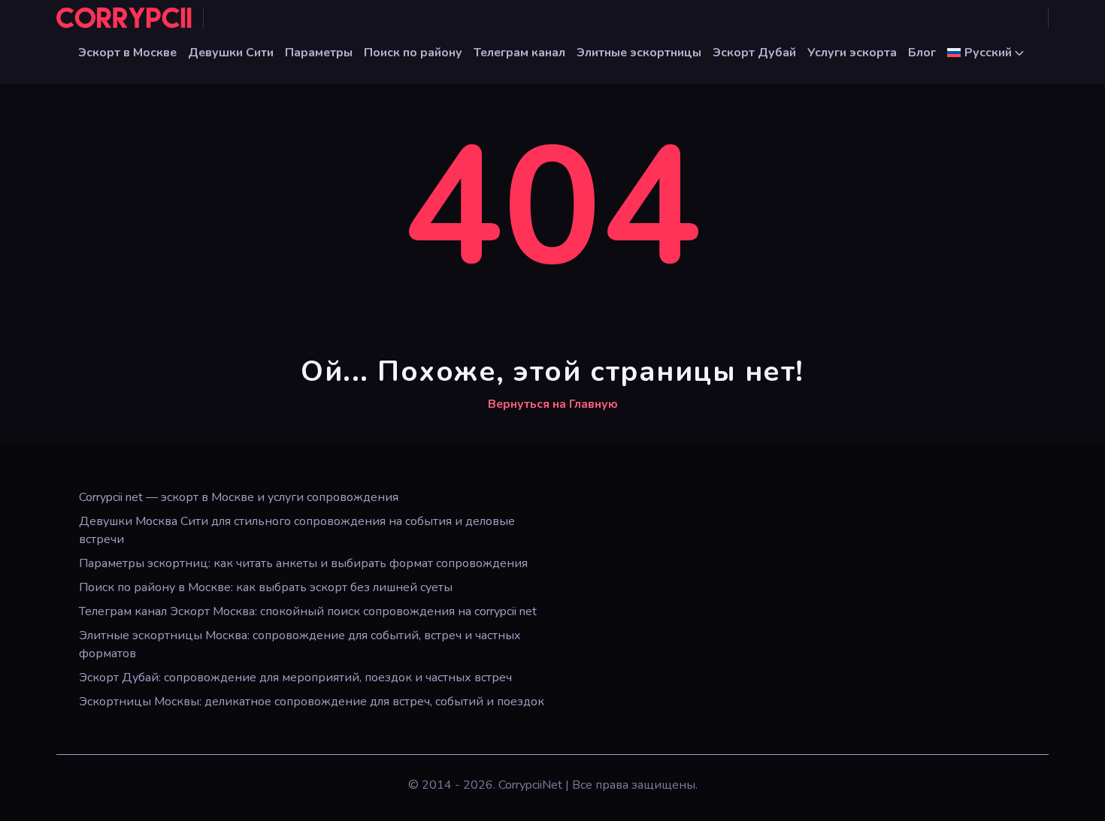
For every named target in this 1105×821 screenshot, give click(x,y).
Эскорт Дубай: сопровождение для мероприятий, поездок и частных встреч (295, 677)
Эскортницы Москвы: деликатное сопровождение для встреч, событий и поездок (311, 701)
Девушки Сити (231, 52)
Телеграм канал (519, 52)
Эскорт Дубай (754, 52)
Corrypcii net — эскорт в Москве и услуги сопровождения (238, 497)
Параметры (319, 52)
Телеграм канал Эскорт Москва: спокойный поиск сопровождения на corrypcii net (308, 611)
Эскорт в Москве (127, 52)
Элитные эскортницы (639, 52)
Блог (922, 52)
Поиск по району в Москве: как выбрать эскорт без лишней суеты (266, 587)
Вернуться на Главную (553, 404)
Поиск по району (413, 52)
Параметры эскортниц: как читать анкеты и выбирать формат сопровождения (303, 563)
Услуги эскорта (852, 52)
